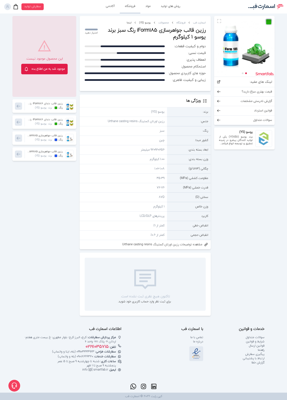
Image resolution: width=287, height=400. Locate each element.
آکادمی (110, 6)
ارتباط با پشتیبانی (254, 358)
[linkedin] (154, 386)
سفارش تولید (32, 6)
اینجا (129, 22)
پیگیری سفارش (255, 354)
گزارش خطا (258, 363)
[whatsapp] (133, 386)
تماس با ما (196, 337)
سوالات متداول (255, 337)
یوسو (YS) (145, 22)
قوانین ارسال (257, 346)
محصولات (163, 22)
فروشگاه (130, 6)
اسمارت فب (199, 22)
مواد (148, 6)
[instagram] (143, 386)
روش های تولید (170, 6)
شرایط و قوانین (255, 342)
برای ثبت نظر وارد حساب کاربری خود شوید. (144, 302)
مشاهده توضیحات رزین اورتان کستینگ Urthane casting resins (162, 245)
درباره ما (198, 342)
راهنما (261, 350)
